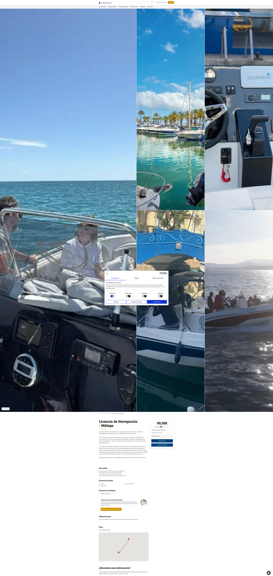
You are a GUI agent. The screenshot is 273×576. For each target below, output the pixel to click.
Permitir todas (156, 301)
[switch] (128, 296)
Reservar (171, 2)
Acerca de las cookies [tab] (157, 278)
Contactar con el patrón (162, 445)
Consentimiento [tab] (115, 278)
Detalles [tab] (137, 278)
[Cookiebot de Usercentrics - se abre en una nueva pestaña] (160, 273)
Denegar (116, 301)
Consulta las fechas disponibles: (158, 430)
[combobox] (162, 432)
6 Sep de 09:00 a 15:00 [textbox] (157, 432)
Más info (108, 505)
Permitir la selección (136, 301)
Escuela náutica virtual (162, 2)
